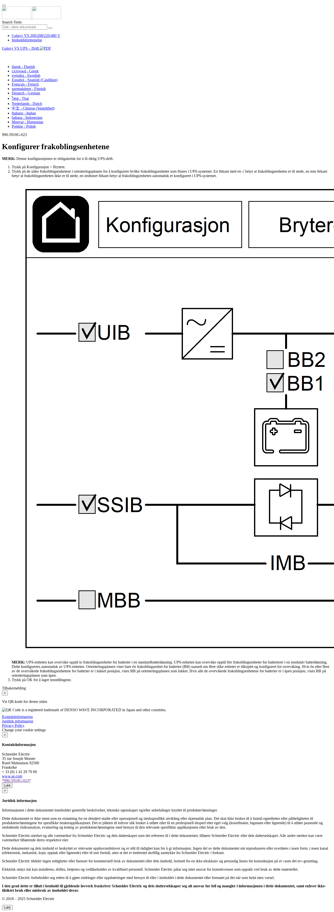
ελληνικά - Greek (25, 71)
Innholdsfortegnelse (27, 40)
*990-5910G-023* (16, 780)
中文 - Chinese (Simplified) (33, 108)
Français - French (25, 84)
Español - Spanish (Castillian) (34, 80)
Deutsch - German (26, 93)
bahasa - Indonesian (27, 117)
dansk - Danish (23, 67)
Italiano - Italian (24, 113)
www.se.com (12, 776)
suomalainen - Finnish (29, 89)
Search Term (12, 22)
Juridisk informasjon (17, 721)
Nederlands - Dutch (27, 103)
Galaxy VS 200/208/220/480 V (36, 36)
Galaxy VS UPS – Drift (21, 48)
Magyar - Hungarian (27, 122)
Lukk (7, 785)
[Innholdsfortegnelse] (4, 54)
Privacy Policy (13, 725)
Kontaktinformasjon (17, 717)
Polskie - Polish (24, 126)
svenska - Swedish (26, 75)
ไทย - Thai (20, 98)
